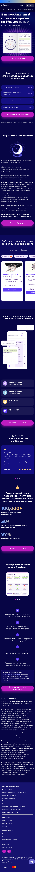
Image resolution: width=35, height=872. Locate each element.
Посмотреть (12, 290)
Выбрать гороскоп (17, 423)
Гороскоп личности (10, 274)
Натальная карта (7, 789)
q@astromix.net (7, 847)
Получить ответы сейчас (17, 114)
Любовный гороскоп (9, 795)
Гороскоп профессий (9, 798)
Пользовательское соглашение (12, 834)
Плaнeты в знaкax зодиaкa (10, 812)
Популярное (6, 256)
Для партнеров (7, 823)
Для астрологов (7, 820)
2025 (2, 9)
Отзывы (4, 826)
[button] (15, 478)
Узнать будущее (17, 58)
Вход (30, 5)
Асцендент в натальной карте (12, 809)
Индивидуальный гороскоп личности (14, 792)
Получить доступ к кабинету (17, 688)
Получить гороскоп (17, 548)
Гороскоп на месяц (8, 804)
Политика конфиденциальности (12, 837)
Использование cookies (9, 839)
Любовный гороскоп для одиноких (13, 807)
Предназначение (20, 256)
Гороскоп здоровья (8, 801)
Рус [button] (21, 6)
